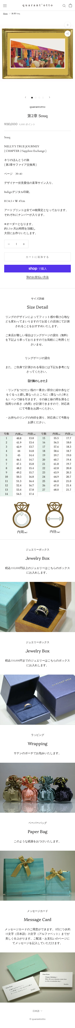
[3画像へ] (39, 97)
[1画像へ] (32, 97)
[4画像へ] (43, 97)
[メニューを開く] (5, 5)
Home (5, 13)
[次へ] (49, 97)
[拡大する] (68, 25)
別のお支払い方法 (37, 277)
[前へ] (25, 97)
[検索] (64, 5)
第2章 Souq (16, 13)
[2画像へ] (35, 97)
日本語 (36, 1010)
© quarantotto (37, 1018)
